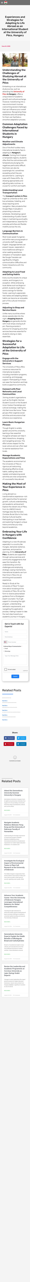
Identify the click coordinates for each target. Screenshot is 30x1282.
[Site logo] (6, 2)
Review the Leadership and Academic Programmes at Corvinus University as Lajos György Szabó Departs (14, 970)
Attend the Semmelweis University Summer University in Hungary (13, 793)
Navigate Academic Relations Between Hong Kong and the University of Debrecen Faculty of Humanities (9, 702)
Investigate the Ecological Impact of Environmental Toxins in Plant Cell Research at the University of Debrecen (9, 707)
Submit (15, 676)
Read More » (5, 700)
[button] (9, 738)
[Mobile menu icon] (2, 2)
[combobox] (5, 642)
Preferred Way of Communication (12, 646)
